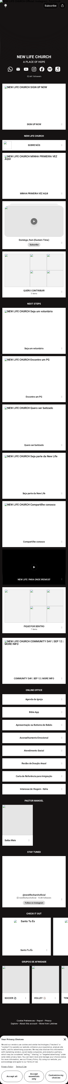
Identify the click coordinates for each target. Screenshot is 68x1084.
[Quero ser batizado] (34, 422)
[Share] (62, 124)
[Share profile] (62, 5)
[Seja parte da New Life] (34, 470)
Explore (14, 1023)
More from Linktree (48, 1023)
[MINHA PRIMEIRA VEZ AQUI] (34, 170)
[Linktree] (5, 5)
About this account (28, 1023)
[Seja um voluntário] (34, 325)
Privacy (48, 1020)
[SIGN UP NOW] (34, 101)
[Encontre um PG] (34, 374)
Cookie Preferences (26, 1020)
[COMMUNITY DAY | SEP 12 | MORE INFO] (34, 655)
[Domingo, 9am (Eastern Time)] (34, 219)
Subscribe (34, 245)
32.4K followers (34, 76)
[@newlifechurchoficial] (34, 874)
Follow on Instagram (34, 903)
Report (40, 1020)
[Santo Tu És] (26, 931)
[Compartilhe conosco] (34, 519)
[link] (10, 69)
